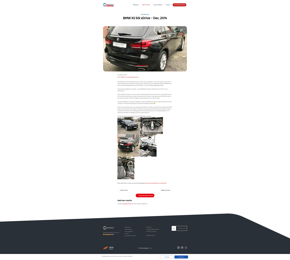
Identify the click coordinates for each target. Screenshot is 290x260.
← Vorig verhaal (123, 190)
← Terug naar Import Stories (145, 195)
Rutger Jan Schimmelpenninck (130, 77)
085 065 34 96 (181, 228)
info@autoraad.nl (150, 235)
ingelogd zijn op (126, 203)
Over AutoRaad (157, 5)
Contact (168, 5)
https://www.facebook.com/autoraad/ (156, 183)
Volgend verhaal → (166, 190)
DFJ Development (144, 248)
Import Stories (146, 5)
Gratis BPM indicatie (179, 5)
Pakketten (136, 5)
